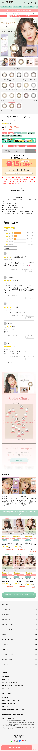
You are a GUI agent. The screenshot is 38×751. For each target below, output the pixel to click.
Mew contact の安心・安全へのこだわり (13, 685)
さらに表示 (19, 460)
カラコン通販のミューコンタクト (9, 13)
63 (11, 123)
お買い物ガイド (6, 676)
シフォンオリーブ (6, 581)
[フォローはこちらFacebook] (20, 741)
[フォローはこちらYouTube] (24, 740)
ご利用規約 (5, 698)
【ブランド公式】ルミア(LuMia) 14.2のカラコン (6, 579)
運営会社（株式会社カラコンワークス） (13, 709)
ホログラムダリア (17, 544)
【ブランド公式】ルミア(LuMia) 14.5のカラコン (30, 543)
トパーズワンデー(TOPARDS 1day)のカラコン (16, 117)
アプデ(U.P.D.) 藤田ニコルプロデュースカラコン (18, 543)
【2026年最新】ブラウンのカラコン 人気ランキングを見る (19, 595)
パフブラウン (5, 544)
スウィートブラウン (18, 581)
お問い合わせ (5, 688)
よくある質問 (5, 679)
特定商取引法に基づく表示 (9, 703)
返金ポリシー (5, 706)
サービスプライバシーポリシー (10, 700)
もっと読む (9, 363)
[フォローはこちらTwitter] (17, 741)
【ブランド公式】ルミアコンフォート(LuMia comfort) (7, 543)
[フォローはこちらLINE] (11, 741)
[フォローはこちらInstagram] (14, 741)
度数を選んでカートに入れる (18, 747)
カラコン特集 (17, 6)
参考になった (30, 271)
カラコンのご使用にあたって (10, 682)
